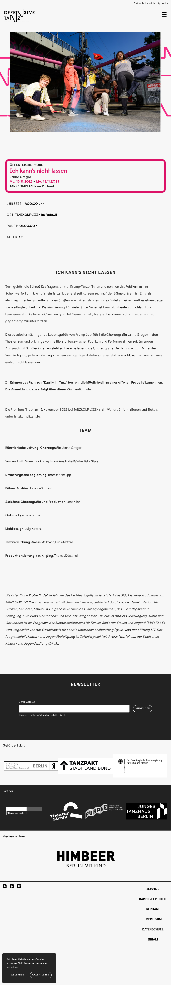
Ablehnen (17, 975)
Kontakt (153, 909)
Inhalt (153, 939)
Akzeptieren (40, 975)
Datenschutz (152, 929)
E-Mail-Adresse (27, 702)
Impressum (153, 919)
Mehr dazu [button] (12, 967)
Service (152, 889)
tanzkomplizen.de (27, 416)
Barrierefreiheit (153, 899)
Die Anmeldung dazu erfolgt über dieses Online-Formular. (49, 389)
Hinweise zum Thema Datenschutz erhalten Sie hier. (43, 715)
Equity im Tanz (94, 595)
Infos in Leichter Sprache (151, 3)
